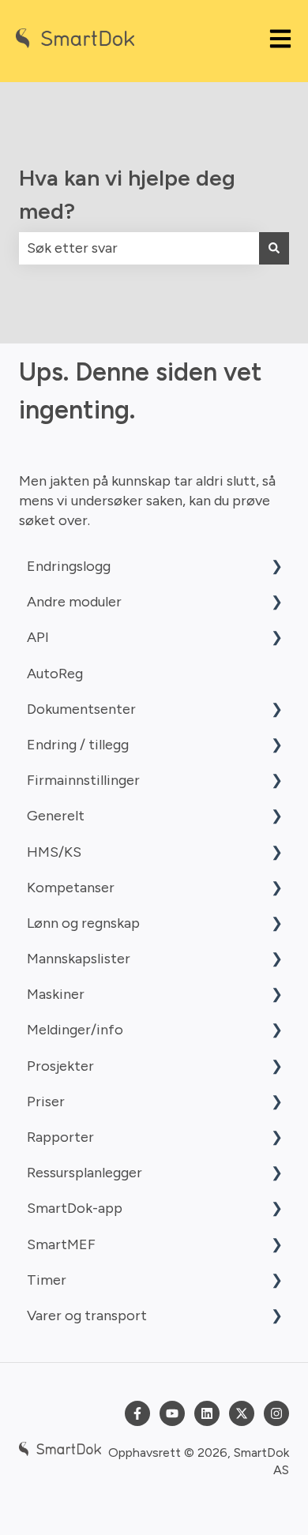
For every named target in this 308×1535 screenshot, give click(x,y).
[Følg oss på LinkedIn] (207, 1413)
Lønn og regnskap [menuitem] (83, 923)
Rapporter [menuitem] (60, 1137)
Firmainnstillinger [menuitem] (83, 780)
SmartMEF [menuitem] (61, 1244)
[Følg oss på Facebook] (137, 1413)
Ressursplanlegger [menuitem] (84, 1172)
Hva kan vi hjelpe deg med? (127, 194)
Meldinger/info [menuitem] (75, 1029)
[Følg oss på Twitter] (241, 1413)
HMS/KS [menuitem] (54, 852)
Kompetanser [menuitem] (71, 887)
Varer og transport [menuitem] (87, 1315)
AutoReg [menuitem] (55, 673)
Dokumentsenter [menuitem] (81, 709)
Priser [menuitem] (46, 1101)
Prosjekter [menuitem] (60, 1066)
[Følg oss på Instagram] (276, 1413)
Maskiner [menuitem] (56, 994)
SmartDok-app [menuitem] (74, 1208)
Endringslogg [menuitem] (69, 566)
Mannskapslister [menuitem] (78, 958)
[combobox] (139, 248)
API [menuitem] (38, 637)
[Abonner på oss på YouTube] (172, 1413)
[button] (276, 566)
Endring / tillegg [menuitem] (78, 744)
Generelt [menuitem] (56, 815)
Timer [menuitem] (46, 1280)
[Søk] (274, 248)
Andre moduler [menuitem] (74, 601)
